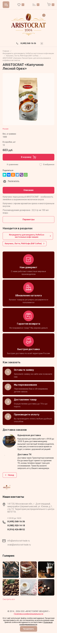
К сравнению (12, 164)
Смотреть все (9, 599)
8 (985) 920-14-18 (16, 525)
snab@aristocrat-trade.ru (19, 544)
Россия (5, 129)
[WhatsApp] (26, 175)
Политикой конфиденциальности (35, 623)
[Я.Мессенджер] (4, 175)
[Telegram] (17, 175)
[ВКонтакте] (9, 175)
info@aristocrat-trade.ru (18, 540)
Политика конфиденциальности (28, 614)
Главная (6, 51)
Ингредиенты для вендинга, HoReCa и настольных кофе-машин (28, 53)
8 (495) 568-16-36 (28, 43)
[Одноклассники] (13, 175)
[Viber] (21, 175)
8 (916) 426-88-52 (16, 529)
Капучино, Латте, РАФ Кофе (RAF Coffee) (22, 56)
